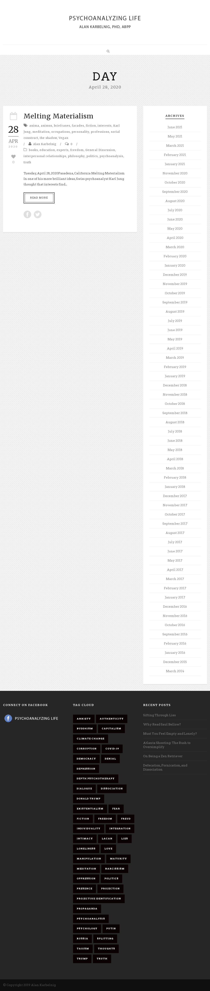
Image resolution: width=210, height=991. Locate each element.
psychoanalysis (111, 156)
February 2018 (175, 477)
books (33, 150)
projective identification (99, 898)
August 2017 (174, 533)
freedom (77, 150)
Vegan (63, 138)
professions (100, 132)
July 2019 (175, 321)
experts (62, 150)
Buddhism (85, 728)
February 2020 (175, 256)
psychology (87, 928)
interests (105, 125)
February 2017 (175, 588)
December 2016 (175, 606)
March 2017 (175, 579)
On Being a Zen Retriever (163, 756)
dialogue (84, 788)
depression (86, 768)
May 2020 (175, 228)
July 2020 (175, 210)
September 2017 (174, 524)
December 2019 (175, 275)
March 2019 (175, 358)
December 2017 (175, 496)
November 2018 (175, 394)
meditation (41, 132)
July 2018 (175, 431)
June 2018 (175, 441)
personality (80, 132)
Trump (82, 958)
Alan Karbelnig (44, 144)
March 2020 (175, 247)
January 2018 (175, 487)
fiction (91, 125)
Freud (126, 818)
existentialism (90, 808)
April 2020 (175, 238)
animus (46, 125)
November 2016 (175, 616)
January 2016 (175, 653)
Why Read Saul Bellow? (162, 724)
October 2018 (175, 404)
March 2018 (175, 468)
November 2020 (175, 173)
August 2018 (174, 422)
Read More (39, 197)
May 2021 (175, 136)
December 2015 (175, 662)
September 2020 (175, 192)
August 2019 (174, 311)
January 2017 (175, 597)
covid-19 (112, 748)
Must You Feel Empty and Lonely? (170, 734)
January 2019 (175, 376)
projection (110, 888)
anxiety (84, 718)
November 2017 (175, 505)
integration (120, 828)
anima (34, 125)
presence (84, 888)
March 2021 (175, 146)
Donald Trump (88, 798)
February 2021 (175, 155)
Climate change (90, 738)
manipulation (89, 858)
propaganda (87, 908)
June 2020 (175, 219)
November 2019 (175, 284)
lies (124, 838)
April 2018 (175, 459)
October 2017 (175, 514)
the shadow (48, 138)
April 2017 (175, 570)
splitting (105, 938)
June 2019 (175, 330)
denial (110, 758)
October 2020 (175, 182)
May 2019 (175, 339)
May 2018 (175, 450)
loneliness (86, 848)
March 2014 (175, 671)
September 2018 (174, 413)
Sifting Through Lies (159, 715)
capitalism (111, 728)
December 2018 (175, 385)
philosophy (76, 156)
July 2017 (175, 542)
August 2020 (175, 201)
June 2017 (175, 551)
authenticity (112, 718)
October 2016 (175, 625)
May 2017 (175, 560)
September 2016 (174, 634)
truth (27, 162)
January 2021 (175, 164)
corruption (87, 748)
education (47, 150)
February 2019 (175, 367)
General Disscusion (100, 150)
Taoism (83, 948)
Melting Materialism (59, 116)
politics (92, 156)
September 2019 (174, 302)
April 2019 (175, 348)
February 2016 (175, 643)
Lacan (107, 838)
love (108, 848)
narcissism (114, 868)
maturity (118, 858)
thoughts (106, 948)
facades (78, 125)
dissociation (112, 788)
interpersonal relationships (45, 156)
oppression (86, 878)
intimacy (85, 838)
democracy (86, 758)
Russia (82, 938)
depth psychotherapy (96, 778)
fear (116, 808)
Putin (111, 928)
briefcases (62, 125)
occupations (60, 132)
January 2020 (175, 265)
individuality (88, 828)
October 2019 (175, 293)
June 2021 (175, 127)
